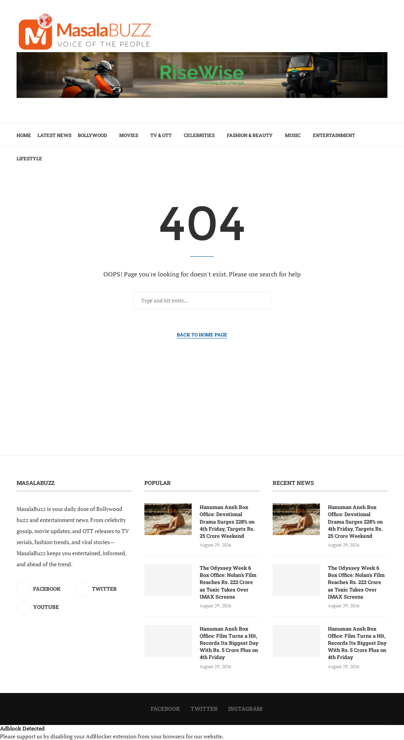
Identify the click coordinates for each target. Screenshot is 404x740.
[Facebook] (372, 181)
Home (24, 135)
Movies (128, 135)
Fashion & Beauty (250, 135)
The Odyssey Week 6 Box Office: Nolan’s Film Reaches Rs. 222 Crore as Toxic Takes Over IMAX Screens (228, 582)
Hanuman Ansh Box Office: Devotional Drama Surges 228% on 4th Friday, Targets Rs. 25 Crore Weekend (227, 521)
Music (293, 135)
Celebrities (199, 135)
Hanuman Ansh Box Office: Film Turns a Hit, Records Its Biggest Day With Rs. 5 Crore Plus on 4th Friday (229, 643)
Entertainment (334, 135)
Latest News (54, 135)
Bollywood (92, 135)
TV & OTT (161, 135)
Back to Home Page (202, 334)
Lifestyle (29, 158)
